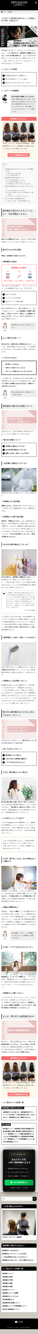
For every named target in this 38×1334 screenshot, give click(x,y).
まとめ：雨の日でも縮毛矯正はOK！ (15, 198)
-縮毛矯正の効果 (7, 1277)
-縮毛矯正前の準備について (11, 1302)
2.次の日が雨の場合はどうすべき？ (17, 182)
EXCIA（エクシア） (21, 99)
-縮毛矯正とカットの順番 (10, 1293)
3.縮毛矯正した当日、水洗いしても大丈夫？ (19, 183)
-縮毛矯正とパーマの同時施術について (14, 1306)
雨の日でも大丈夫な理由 (14, 173)
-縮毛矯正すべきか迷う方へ (11, 1112)
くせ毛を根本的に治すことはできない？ (15, 1257)
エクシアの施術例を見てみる (18, 155)
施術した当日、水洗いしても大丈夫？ (18, 453)
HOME (20, 1322)
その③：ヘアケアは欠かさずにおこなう (18, 196)
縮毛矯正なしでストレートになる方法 (14, 1253)
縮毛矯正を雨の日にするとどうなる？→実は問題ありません (19, 170)
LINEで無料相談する (20, 1182)
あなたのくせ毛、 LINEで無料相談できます (19, 201)
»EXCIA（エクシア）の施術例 (12, 1237)
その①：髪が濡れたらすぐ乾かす (16, 190)
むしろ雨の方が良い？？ (14, 175)
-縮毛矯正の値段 (7, 1283)
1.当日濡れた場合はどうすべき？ (16, 180)
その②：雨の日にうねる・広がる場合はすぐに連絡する (20, 193)
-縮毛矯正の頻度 (7, 1286)
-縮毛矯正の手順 (7, 1280)
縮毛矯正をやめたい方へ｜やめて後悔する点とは (17, 1260)
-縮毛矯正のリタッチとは (10, 1296)
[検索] (35, 1199)
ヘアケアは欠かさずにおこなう (15, 762)
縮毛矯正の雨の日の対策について (14, 177)
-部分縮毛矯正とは (8, 1299)
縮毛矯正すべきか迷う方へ (10, 1250)
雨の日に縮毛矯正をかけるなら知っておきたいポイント (19, 187)
